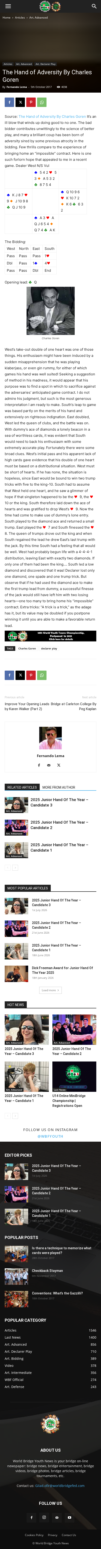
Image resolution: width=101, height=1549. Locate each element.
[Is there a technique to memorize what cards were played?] (16, 1254)
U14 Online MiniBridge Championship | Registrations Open (68, 1101)
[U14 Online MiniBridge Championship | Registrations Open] (74, 1076)
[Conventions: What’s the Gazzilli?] (16, 1299)
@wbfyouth (50, 1136)
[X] (20, 102)
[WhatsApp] (42, 102)
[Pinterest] (31, 102)
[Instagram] (44, 1517)
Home (7, 18)
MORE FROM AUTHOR (59, 787)
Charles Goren (27, 648)
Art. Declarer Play (45, 64)
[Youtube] (69, 1517)
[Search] (94, 6)
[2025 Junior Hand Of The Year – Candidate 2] (16, 828)
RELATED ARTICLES (22, 787)
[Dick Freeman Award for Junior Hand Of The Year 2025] (16, 974)
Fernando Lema (17, 87)
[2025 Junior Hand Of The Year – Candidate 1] (16, 850)
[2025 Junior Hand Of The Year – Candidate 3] (16, 805)
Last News (60, 1089)
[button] (8, 6)
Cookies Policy (34, 1535)
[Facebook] (9, 102)
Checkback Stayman (47, 1271)
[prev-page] (8, 868)
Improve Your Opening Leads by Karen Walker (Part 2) (27, 706)
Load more (49, 990)
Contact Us (69, 1535)
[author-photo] (50, 749)
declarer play (49, 648)
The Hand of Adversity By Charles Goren (52, 116)
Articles (20, 18)
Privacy (52, 1535)
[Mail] (50, 765)
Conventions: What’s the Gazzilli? (57, 1293)
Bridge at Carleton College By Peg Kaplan (73, 706)
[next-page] (15, 868)
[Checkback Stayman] (16, 1276)
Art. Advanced (38, 18)
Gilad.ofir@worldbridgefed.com (60, 1485)
